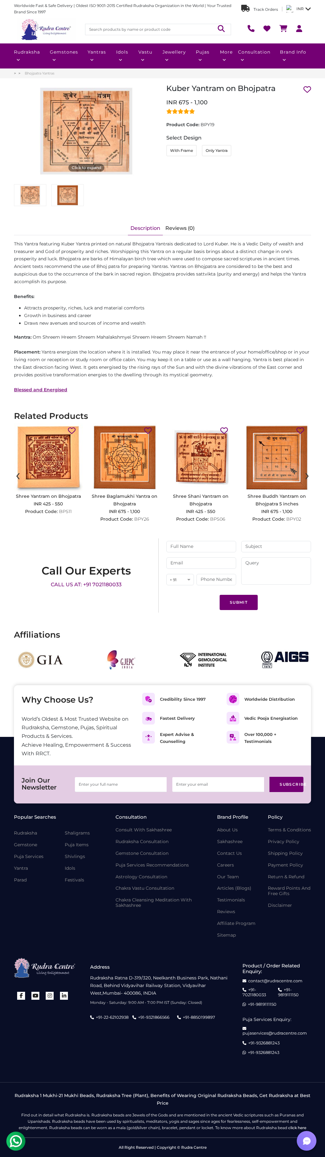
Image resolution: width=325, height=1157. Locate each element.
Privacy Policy (283, 841)
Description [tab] (145, 228)
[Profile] (299, 29)
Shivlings (75, 856)
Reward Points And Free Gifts (289, 891)
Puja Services (28, 856)
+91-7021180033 (254, 992)
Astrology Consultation (141, 877)
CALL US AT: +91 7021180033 (86, 585)
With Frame (181, 150)
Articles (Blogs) (234, 888)
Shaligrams (77, 833)
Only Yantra (217, 150)
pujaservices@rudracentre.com (274, 1033)
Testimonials (231, 900)
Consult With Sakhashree (144, 830)
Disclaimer (280, 905)
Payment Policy (285, 865)
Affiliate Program (236, 923)
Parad (20, 880)
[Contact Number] (251, 29)
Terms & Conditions (289, 830)
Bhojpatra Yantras (39, 73)
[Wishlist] (266, 29)
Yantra (21, 868)
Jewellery (174, 52)
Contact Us (229, 853)
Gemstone (25, 845)
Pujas (202, 52)
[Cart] (283, 29)
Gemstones (64, 52)
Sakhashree (229, 841)
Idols (122, 52)
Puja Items (77, 845)
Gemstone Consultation (142, 853)
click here (297, 1127)
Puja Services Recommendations (152, 865)
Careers (225, 865)
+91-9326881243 (264, 1043)
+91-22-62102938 (112, 1017)
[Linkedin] (64, 996)
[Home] (45, 29)
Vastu (145, 52)
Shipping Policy (285, 853)
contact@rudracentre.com (275, 980)
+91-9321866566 (153, 1017)
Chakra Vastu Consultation (145, 888)
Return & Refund (286, 877)
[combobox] (180, 580)
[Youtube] (35, 996)
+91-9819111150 (288, 992)
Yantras (97, 52)
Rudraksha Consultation (142, 841)
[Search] (221, 29)
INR (300, 8)
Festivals (74, 880)
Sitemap (226, 935)
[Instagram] (50, 996)
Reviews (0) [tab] (180, 228)
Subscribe (291, 784)
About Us (227, 830)
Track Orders (265, 9)
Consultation (254, 52)
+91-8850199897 (199, 1017)
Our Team (228, 877)
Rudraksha (27, 52)
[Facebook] (21, 996)
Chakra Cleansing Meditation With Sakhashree (154, 902)
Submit (239, 602)
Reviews (226, 911)
